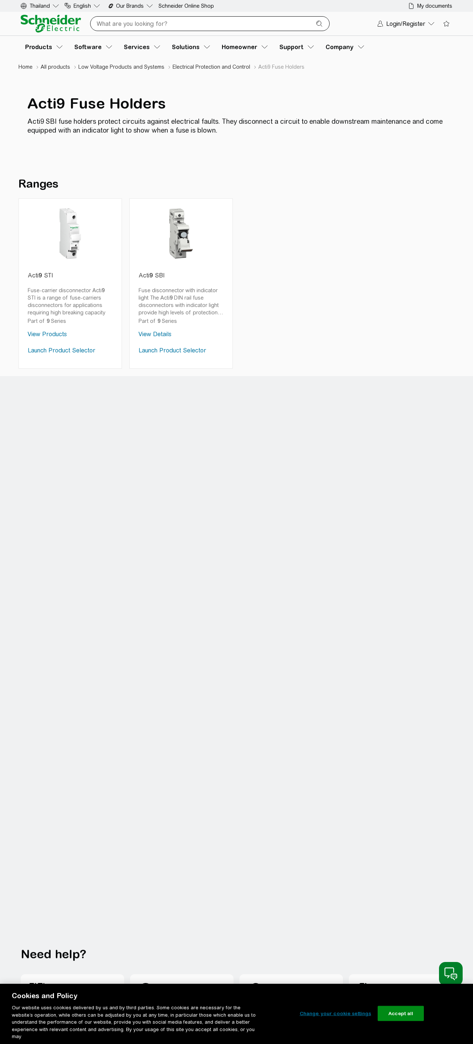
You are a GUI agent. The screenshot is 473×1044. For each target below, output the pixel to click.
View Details (155, 334)
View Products (47, 334)
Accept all (400, 1013)
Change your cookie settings (335, 1013)
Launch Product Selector (61, 350)
